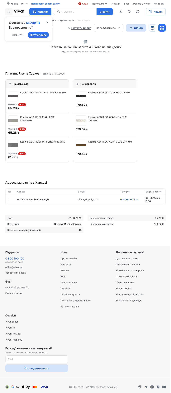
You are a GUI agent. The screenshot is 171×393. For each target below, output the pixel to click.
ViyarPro (10, 327)
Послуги (65, 288)
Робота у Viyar (69, 282)
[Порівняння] (137, 11)
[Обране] (129, 11)
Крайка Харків (67, 20)
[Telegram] (146, 387)
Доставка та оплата (127, 258)
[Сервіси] (9, 11)
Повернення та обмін (128, 264)
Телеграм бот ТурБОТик (129, 294)
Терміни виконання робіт (130, 270)
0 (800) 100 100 (129, 199)
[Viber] (140, 387)
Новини (65, 270)
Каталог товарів (70, 306)
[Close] (47, 22)
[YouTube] (164, 387)
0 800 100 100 (14, 258)
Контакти (66, 264)
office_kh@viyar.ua (88, 199)
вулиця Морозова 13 (17, 287)
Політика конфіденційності (76, 300)
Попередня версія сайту (45, 3)
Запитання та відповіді (128, 300)
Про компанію (69, 258)
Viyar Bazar (11, 321)
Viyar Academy (13, 339)
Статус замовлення (127, 276)
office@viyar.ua (13, 267)
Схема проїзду (13, 293)
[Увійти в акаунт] (120, 11)
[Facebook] (158, 387)
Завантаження (124, 288)
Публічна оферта (70, 294)
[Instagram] (152, 387)
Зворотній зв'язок (15, 272)
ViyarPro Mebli (13, 333)
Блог (63, 276)
